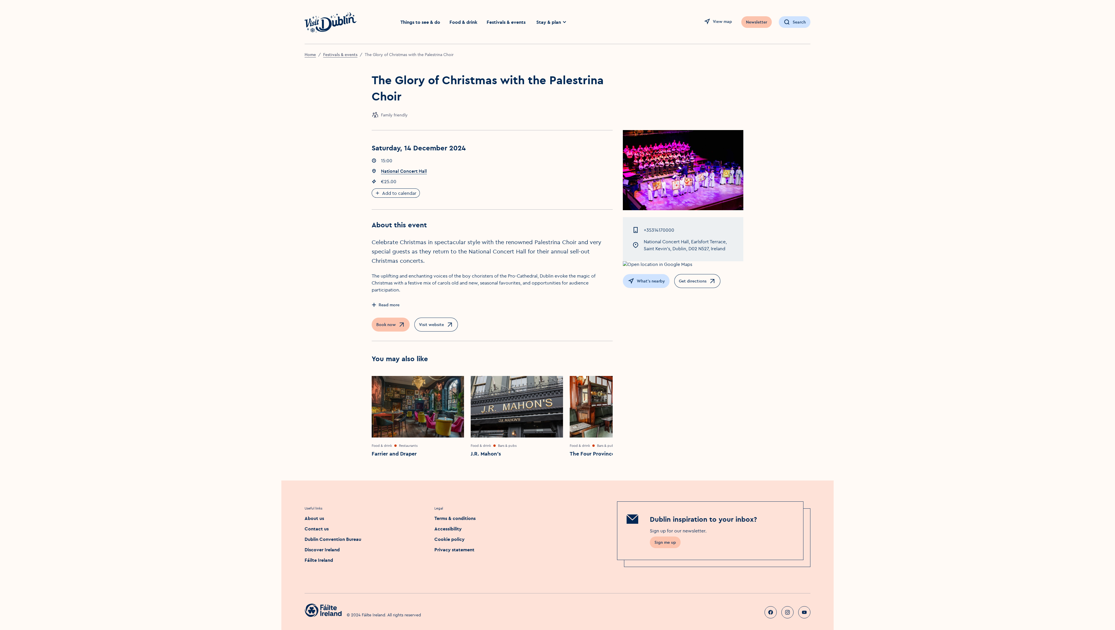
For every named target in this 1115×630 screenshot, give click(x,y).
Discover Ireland (322, 549)
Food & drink (463, 22)
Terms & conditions (455, 518)
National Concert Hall (404, 171)
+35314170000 (659, 230)
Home (310, 54)
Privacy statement (454, 549)
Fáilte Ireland (319, 560)
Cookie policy (449, 539)
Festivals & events (506, 22)
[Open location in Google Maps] (683, 264)
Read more (389, 304)
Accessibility (448, 529)
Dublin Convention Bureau (333, 539)
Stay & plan (548, 22)
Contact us (317, 529)
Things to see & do (420, 22)
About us (314, 518)
